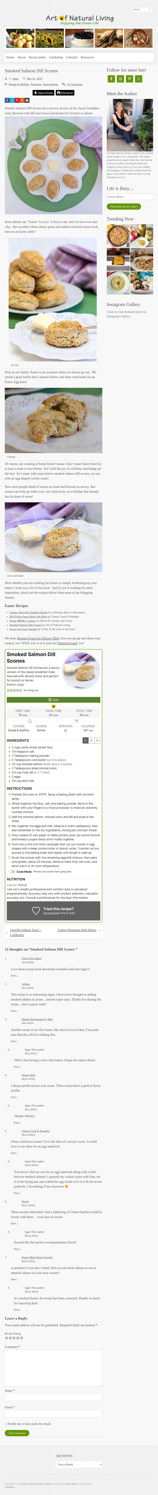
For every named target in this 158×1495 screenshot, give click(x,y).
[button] (8, 690)
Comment (12, 1347)
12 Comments (75, 84)
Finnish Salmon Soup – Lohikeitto (23, 932)
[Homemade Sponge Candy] (118, 259)
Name (10, 1391)
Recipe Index (37, 57)
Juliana (26, 984)
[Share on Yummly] (22, 100)
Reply (14, 975)
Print (55, 699)
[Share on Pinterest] (17, 100)
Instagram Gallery (118, 316)
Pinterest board (67, 643)
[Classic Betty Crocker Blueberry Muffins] (141, 282)
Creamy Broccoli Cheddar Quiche (28, 612)
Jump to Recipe (45, 92)
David (25, 1201)
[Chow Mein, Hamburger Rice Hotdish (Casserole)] (141, 259)
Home (10, 57)
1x (85, 740)
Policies (48, 1484)
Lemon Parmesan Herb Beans (80, 930)
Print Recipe (66, 92)
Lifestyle (72, 57)
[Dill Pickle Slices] (141, 235)
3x (97, 740)
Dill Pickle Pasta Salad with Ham (28, 616)
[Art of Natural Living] (79, 31)
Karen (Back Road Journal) (37, 1257)
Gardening (56, 57)
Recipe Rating (13, 1333)
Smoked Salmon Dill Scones (25, 625)
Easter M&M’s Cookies (22, 620)
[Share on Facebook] (7, 100)
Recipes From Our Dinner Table (38, 638)
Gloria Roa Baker (32, 958)
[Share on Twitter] (12, 100)
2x (91, 740)
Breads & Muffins (19, 84)
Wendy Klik (28, 1075)
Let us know (51, 913)
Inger (16, 78)
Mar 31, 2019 (34, 78)
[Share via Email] (27, 100)
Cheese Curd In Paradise (35, 1131)
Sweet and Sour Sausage (23, 629)
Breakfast (36, 84)
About (21, 57)
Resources (87, 57)
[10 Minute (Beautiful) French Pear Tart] (118, 235)
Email (10, 1407)
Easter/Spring (50, 84)
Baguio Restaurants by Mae (37, 1019)
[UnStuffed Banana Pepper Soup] (118, 282)
